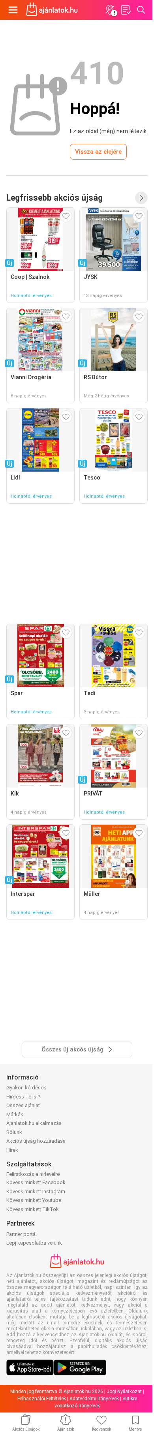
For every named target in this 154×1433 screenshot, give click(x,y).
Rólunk (14, 1132)
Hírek (12, 1150)
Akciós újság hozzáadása (36, 1141)
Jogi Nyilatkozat (124, 1391)
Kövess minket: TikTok (32, 1209)
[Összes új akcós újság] (141, 198)
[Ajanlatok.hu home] (52, 9)
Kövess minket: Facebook (36, 1182)
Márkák (14, 1114)
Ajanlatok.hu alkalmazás (34, 1123)
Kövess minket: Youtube (33, 1200)
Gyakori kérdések (26, 1088)
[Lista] (125, 10)
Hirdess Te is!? (23, 1097)
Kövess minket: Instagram (35, 1191)
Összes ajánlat (23, 1105)
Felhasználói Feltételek (41, 1398)
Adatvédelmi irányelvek (94, 1398)
